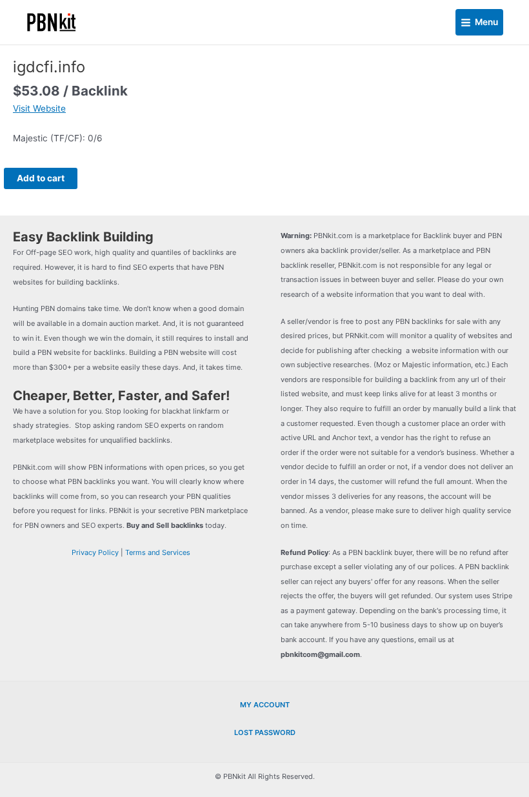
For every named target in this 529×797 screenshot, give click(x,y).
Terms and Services (157, 552)
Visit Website (39, 108)
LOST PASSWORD (264, 732)
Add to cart (41, 178)
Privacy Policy (95, 552)
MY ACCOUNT (265, 704)
